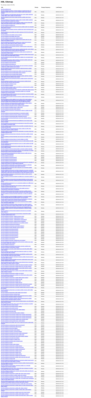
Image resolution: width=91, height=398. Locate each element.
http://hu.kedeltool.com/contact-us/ (8, 64)
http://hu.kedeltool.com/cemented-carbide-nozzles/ (12, 44)
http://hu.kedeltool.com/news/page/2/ (9, 159)
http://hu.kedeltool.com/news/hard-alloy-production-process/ (14, 116)
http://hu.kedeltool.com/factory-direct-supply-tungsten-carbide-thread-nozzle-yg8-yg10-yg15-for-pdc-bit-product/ (16, 82)
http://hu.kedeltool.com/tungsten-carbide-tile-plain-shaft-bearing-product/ (16, 284)
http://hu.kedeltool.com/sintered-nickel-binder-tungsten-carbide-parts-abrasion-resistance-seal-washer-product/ (16, 247)
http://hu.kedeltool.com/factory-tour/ (8, 83)
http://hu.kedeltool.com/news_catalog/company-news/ (12, 216)
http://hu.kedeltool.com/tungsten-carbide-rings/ (11, 352)
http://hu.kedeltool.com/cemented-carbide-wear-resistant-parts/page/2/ (16, 314)
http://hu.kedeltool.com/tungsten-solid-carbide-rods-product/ (14, 292)
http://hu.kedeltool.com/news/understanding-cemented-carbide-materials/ (16, 148)
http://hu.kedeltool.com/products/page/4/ (9, 232)
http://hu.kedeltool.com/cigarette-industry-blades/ (11, 306)
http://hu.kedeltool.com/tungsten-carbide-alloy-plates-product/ (14, 387)
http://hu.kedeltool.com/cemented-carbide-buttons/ (12, 37)
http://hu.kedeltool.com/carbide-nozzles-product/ (11, 34)
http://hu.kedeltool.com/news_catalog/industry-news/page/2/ (14, 219)
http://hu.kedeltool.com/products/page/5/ (9, 233)
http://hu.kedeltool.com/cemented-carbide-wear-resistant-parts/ (14, 319)
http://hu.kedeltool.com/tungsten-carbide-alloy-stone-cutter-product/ (15, 373)
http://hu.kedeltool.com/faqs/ (7, 85)
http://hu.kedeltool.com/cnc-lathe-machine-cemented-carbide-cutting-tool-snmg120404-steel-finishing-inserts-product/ (17, 60)
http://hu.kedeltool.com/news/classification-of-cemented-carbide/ (15, 113)
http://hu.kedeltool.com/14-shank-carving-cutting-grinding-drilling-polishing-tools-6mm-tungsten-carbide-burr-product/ (17, 20)
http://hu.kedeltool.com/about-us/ (8, 25)
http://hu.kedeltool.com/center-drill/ (8, 311)
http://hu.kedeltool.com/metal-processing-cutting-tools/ (12, 334)
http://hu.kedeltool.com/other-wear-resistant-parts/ (12, 341)
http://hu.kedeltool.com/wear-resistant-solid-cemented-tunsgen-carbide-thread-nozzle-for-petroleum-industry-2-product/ (16, 296)
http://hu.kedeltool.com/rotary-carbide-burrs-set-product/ (13, 240)
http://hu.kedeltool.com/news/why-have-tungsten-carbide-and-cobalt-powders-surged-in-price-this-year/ (16, 186)
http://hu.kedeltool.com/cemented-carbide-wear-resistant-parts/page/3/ (16, 316)
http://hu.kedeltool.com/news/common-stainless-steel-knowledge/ (15, 114)
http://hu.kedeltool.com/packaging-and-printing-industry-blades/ (14, 336)
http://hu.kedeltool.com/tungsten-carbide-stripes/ (11, 353)
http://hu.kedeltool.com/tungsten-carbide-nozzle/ (11, 350)
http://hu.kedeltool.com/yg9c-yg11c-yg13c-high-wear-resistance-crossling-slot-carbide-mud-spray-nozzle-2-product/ (17, 369)
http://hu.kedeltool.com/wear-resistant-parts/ (10, 294)
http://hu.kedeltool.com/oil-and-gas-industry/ (10, 224)
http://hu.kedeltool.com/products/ (8, 238)
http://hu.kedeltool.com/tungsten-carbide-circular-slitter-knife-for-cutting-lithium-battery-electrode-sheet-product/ (16, 268)
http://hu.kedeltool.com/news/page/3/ (9, 160)
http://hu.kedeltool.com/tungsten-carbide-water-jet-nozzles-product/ (15, 285)
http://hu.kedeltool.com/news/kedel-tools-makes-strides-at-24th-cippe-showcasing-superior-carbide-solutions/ (16, 129)
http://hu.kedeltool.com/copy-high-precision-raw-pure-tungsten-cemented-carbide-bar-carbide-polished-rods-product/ (17, 66)
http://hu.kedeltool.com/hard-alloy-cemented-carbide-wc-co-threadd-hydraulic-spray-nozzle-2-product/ (15, 366)
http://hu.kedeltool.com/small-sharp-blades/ (10, 337)
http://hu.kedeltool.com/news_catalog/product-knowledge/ (13, 221)
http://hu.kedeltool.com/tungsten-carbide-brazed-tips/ (12, 347)
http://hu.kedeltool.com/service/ (7, 244)
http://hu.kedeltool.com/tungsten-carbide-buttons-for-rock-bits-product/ (16, 266)
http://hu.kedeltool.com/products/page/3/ (9, 230)
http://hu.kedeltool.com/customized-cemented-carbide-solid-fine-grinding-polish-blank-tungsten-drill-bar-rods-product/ (16, 76)
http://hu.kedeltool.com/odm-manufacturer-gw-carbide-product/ (14, 222)
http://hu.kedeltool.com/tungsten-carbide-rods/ (11, 280)
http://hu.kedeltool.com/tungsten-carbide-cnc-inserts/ (12, 273)
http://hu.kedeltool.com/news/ (7, 155)
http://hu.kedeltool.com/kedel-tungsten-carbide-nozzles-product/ (15, 105)
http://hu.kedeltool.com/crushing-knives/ (9, 308)
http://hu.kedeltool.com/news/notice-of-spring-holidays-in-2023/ (14, 139)
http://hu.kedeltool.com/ (6, 9)
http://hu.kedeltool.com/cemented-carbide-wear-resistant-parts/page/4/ (16, 317)
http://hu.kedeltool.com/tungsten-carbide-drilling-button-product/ (14, 277)
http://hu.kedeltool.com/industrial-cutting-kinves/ (11, 326)
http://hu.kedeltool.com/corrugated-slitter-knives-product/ (13, 72)
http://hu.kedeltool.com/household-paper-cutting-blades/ (13, 320)
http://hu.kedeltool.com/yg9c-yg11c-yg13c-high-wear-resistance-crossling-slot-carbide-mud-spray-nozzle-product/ (17, 304)
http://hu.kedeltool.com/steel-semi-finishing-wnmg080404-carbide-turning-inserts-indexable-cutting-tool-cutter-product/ (17, 255)
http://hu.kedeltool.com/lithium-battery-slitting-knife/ (12, 107)
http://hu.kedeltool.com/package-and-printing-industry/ (12, 225)
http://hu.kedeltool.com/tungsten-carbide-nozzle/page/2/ (13, 349)
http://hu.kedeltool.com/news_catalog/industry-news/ (12, 217)
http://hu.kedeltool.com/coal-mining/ (8, 62)
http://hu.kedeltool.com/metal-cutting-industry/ (11, 108)
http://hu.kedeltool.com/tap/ (7, 342)
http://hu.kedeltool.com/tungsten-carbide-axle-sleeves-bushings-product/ (16, 264)
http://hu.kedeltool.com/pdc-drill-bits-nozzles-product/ (12, 227)
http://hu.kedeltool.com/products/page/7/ (9, 235)
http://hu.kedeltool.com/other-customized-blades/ (11, 331)
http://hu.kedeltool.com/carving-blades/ (9, 328)
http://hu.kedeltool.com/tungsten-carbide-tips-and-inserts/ (13, 355)
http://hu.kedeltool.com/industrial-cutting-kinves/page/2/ (13, 325)
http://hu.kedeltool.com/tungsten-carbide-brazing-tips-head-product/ (15, 392)
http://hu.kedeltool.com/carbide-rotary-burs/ (10, 36)
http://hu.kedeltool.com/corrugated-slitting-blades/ (11, 74)
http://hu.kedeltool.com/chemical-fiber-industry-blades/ (12, 312)
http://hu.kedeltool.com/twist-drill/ (8, 358)
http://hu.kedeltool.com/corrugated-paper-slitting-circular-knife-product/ (16, 71)
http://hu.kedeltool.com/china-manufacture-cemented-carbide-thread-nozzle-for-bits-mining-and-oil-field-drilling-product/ (17, 55)
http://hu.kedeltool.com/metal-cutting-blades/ (10, 329)
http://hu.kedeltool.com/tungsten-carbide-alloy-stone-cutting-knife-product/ (17, 376)
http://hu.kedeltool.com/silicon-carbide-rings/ (10, 339)
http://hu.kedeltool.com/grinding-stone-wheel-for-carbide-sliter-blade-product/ (17, 89)
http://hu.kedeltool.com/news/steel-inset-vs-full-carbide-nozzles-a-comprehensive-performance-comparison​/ (15, 189)
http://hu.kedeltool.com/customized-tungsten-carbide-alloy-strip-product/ (16, 383)
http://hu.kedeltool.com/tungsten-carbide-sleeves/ (11, 282)
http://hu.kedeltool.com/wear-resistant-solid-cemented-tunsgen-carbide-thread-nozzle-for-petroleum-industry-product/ (16, 299)
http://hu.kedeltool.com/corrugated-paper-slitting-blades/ (13, 309)
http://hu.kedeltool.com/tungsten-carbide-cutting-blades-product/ (15, 393)
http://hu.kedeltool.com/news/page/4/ (9, 157)
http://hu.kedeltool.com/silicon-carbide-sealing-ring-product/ (13, 375)
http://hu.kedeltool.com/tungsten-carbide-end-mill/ (11, 279)
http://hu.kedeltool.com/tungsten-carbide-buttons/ (11, 345)
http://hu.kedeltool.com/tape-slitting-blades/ (10, 344)
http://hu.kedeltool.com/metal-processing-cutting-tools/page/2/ (14, 333)
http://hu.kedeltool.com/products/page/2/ (9, 229)
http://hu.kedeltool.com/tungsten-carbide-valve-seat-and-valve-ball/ (15, 357)
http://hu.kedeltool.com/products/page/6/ (9, 237)
